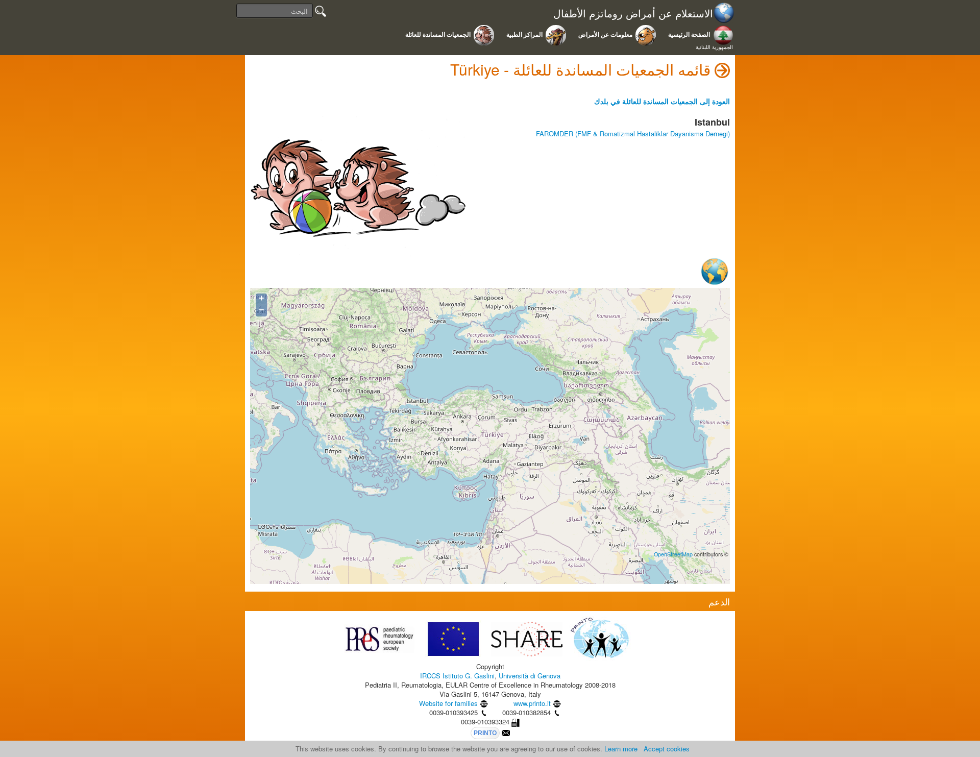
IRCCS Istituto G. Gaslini (457, 675)
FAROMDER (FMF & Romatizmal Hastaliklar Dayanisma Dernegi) (633, 133)
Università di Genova (529, 675)
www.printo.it (532, 703)
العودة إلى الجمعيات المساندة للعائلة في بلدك (662, 101)
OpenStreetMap (673, 554)
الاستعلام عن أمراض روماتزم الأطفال (633, 13)
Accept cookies (667, 748)
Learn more (621, 748)
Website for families (448, 703)
